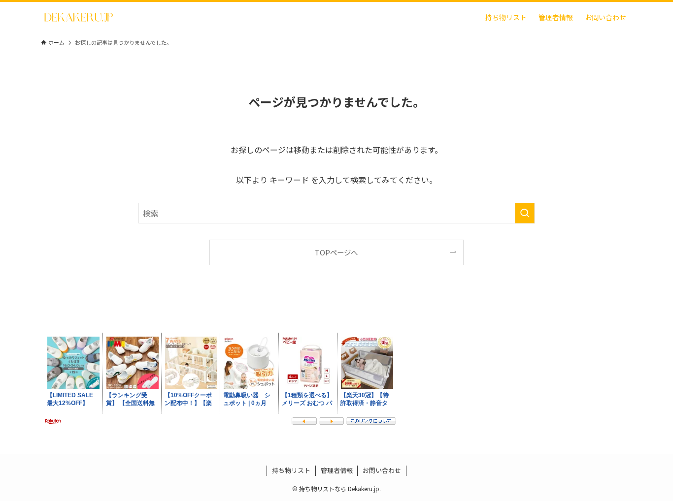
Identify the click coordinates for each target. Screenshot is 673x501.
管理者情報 (337, 470)
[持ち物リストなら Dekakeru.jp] (78, 17)
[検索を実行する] (525, 213)
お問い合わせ (382, 470)
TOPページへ (336, 252)
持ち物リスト (291, 470)
